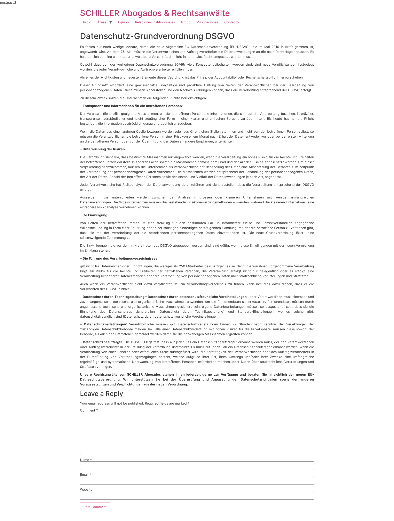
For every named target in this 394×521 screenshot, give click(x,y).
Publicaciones (207, 22)
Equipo (123, 22)
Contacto (231, 22)
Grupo (186, 22)
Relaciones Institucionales (155, 22)
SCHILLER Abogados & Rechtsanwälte (155, 13)
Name (86, 459)
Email (85, 474)
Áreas (101, 22)
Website (86, 489)
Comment (89, 410)
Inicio (87, 22)
